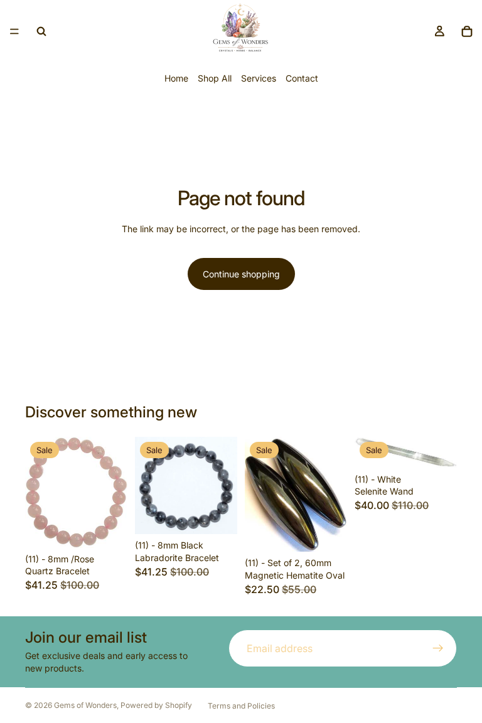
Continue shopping (241, 274)
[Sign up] (438, 648)
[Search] (41, 31)
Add (118, 528)
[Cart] (467, 31)
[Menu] (14, 31)
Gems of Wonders (85, 705)
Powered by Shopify (156, 705)
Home (176, 78)
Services (258, 78)
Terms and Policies (241, 705)
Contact (302, 78)
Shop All (215, 78)
